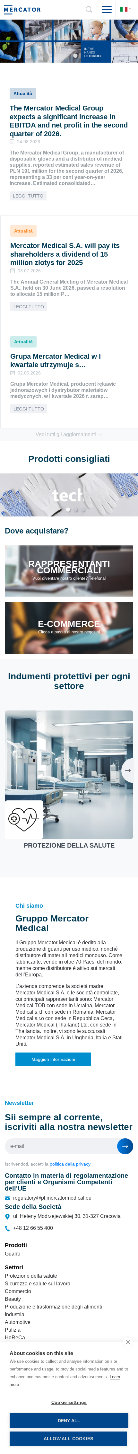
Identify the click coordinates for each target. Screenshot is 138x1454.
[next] (127, 770)
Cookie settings (69, 1402)
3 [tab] (83, 509)
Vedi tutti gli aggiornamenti (66, 434)
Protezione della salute (31, 1276)
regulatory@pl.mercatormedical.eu (52, 1198)
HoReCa (15, 1337)
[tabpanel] (69, 41)
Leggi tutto (28, 195)
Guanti (12, 1253)
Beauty (13, 1299)
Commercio (18, 1291)
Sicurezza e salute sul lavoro (37, 1283)
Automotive (17, 1322)
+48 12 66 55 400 (33, 1228)
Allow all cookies (68, 1438)
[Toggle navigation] (104, 9)
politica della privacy (70, 1164)
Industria (14, 1314)
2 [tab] (75, 509)
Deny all (69, 1420)
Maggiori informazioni (53, 1059)
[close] (128, 1341)
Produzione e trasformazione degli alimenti (53, 1306)
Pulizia (13, 1330)
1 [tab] (75, 56)
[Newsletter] (125, 1146)
